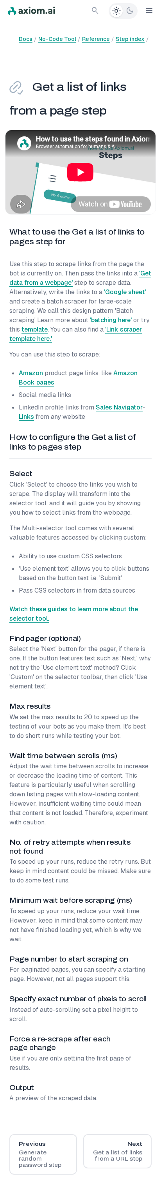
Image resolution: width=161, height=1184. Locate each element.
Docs (25, 38)
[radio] (116, 11)
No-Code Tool (57, 38)
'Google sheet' (125, 292)
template (34, 329)
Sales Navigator (119, 407)
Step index (130, 38)
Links (26, 417)
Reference (96, 38)
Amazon (31, 373)
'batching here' (111, 320)
